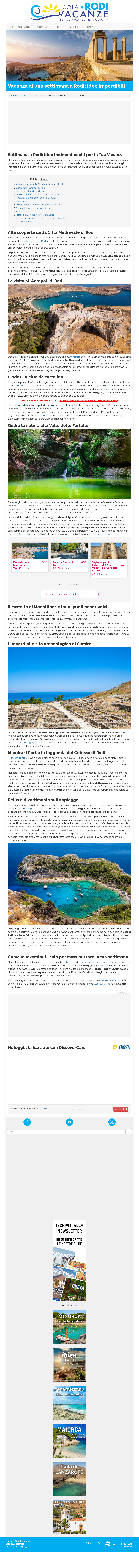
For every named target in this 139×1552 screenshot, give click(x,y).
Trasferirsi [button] (90, 27)
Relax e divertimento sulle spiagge (35, 214)
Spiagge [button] (58, 27)
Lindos (21, 385)
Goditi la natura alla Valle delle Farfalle (37, 194)
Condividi (122, 1109)
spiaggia (29, 808)
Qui (21, 534)
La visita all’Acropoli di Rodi (30, 187)
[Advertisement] (69, 123)
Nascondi (43, 179)
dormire (103, 389)
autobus (65, 962)
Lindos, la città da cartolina (30, 191)
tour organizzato (101, 534)
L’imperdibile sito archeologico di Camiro (38, 204)
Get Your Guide (102, 983)
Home (10, 27)
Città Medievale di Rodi (33, 241)
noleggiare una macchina (92, 962)
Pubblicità (90, 1543)
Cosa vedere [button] (43, 27)
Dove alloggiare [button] (24, 27)
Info (98, 1543)
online (43, 415)
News (24, 95)
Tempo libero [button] (74, 27)
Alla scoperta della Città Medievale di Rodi (39, 184)
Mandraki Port (17, 757)
